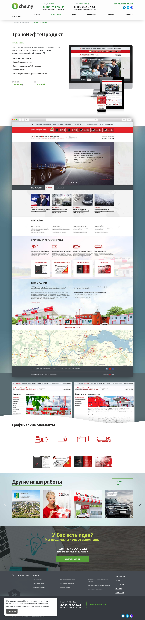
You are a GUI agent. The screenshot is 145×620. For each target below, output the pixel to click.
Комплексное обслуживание (95, 589)
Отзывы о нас (120, 483)
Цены (74, 14)
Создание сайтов (37, 579)
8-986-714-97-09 (54, 7)
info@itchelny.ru (85, 4)
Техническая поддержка (67, 583)
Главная (16, 22)
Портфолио (56, 14)
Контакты (129, 14)
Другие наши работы (37, 482)
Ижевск (51, 4)
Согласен (12, 611)
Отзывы (110, 14)
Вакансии (91, 14)
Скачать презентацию (123, 4)
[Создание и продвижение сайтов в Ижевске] (22, 6)
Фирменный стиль (65, 587)
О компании (16, 15)
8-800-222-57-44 (72, 548)
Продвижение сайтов (38, 583)
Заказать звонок (72, 559)
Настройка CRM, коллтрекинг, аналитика (99, 585)
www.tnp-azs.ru (18, 43)
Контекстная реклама (39, 587)
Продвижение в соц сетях (67, 579)
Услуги (37, 14)
